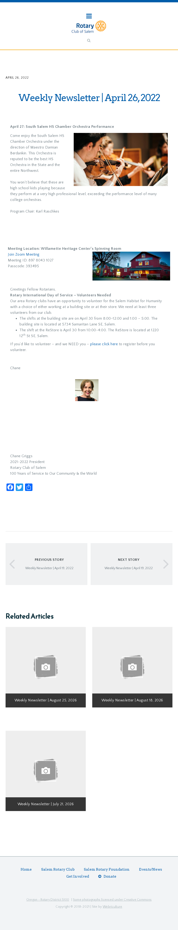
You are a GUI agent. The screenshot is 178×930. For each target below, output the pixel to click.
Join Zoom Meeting (24, 254)
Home (26, 869)
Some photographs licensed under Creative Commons (112, 900)
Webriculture (112, 907)
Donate (110, 876)
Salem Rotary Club (58, 869)
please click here (104, 344)
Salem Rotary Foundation (107, 869)
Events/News (150, 869)
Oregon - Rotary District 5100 (47, 900)
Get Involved (77, 876)
